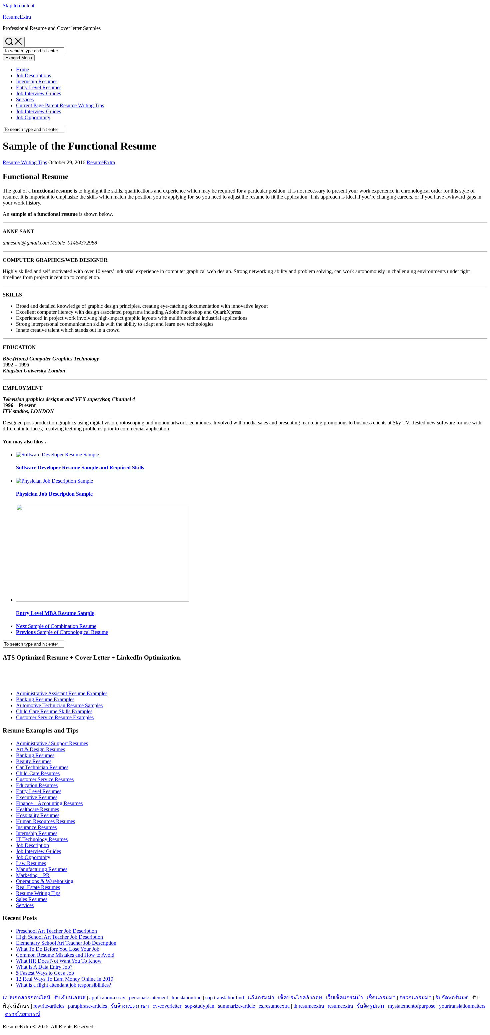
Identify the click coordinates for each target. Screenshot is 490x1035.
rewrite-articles (48, 1006)
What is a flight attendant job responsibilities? (63, 985)
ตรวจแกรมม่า (415, 997)
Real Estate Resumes (38, 887)
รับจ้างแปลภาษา (130, 1006)
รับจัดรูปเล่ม (370, 1006)
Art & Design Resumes (40, 749)
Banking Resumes (35, 755)
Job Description (32, 845)
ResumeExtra (17, 17)
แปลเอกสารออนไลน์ (26, 997)
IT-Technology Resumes (42, 839)
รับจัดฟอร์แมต (451, 997)
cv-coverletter (167, 1006)
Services (25, 99)
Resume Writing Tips (60, 105)
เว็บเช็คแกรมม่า (344, 997)
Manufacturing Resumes (41, 869)
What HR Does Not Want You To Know (59, 961)
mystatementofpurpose (411, 1006)
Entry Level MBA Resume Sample (55, 613)
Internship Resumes (36, 81)
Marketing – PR (33, 875)
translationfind (187, 997)
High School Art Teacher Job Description (59, 937)
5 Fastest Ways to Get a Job (45, 973)
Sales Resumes (31, 899)
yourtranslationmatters (462, 1006)
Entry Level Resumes (38, 87)
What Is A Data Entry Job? (44, 967)
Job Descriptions (33, 75)
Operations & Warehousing (44, 881)
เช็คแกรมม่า (381, 997)
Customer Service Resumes (45, 779)
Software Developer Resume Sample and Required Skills (80, 467)
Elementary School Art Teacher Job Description (66, 943)
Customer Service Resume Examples (55, 717)
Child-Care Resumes (38, 773)
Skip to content (18, 5)
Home (22, 69)
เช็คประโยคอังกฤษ (300, 997)
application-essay (107, 997)
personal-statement (148, 997)
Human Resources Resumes (45, 821)
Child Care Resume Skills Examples (54, 711)
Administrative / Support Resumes (52, 743)
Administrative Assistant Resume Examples (61, 693)
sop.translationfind (224, 997)
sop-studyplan (199, 1006)
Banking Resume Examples (45, 699)
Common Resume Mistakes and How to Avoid (65, 955)
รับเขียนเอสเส (70, 997)
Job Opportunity (33, 117)
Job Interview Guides (38, 93)
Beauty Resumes (33, 761)
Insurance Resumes (36, 827)
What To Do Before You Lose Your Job (57, 949)
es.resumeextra (274, 1006)
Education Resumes (37, 785)
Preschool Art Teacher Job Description (56, 931)
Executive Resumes (36, 797)
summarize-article (236, 1006)
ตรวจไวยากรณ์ (22, 1014)
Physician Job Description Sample (54, 494)
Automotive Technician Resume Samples (59, 705)
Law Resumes (31, 863)
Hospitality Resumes (37, 815)
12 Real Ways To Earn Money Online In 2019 (64, 979)
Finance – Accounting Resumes (49, 803)
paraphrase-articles (87, 1006)
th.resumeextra (308, 1006)
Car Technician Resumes (42, 767)
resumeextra (340, 1006)
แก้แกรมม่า (261, 997)
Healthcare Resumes (37, 809)
